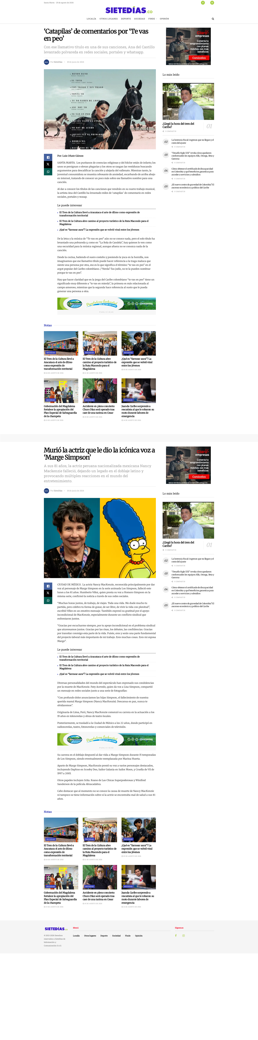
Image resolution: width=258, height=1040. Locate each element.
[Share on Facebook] (48, 157)
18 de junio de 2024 (75, 62)
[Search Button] (213, 18)
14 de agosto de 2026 (132, 420)
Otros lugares (109, 18)
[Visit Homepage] (129, 9)
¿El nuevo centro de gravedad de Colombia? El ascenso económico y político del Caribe (193, 186)
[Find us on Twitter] (207, 2)
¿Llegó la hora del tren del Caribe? (178, 125)
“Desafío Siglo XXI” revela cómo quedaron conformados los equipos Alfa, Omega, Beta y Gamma (193, 156)
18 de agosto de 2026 (93, 417)
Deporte (126, 18)
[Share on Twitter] (48, 164)
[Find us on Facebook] (203, 2)
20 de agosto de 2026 (132, 369)
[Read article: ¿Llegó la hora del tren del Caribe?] (188, 101)
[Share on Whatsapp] (48, 171)
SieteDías (58, 62)
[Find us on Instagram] (212, 2)
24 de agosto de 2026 (54, 373)
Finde (151, 18)
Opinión (164, 18)
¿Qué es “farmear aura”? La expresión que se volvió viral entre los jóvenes (99, 229)
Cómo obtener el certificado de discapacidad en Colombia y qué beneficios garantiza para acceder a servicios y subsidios (193, 171)
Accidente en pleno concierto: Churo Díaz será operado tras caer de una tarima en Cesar (99, 409)
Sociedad (139, 18)
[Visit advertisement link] (106, 304)
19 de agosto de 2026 (54, 420)
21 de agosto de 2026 (93, 373)
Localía (91, 18)
